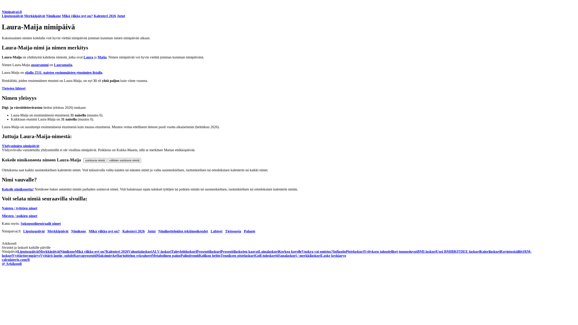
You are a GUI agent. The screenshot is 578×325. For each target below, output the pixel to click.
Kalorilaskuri (490, 251)
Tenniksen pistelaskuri (238, 256)
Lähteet (216, 231)
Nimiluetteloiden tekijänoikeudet (183, 231)
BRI (454, 251)
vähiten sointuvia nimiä (124, 160)
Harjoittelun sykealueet (134, 256)
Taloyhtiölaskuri (183, 251)
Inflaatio (339, 251)
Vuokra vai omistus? (317, 251)
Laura (88, 57)
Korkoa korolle (290, 251)
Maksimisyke (106, 256)
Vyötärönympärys (26, 256)
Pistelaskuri (355, 251)
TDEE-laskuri (469, 251)
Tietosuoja (233, 231)
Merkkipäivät (34, 16)
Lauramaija (63, 65)
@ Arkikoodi (12, 264)
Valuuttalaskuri (140, 251)
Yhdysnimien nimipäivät (20, 146)
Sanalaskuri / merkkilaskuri (299, 256)
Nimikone (53, 16)
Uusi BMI (443, 251)
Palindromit (190, 256)
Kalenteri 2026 (105, 16)
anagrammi (40, 65)
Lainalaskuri (268, 251)
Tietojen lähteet (14, 88)
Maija (102, 57)
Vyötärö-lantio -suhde (56, 256)
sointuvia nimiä (95, 160)
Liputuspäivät (12, 16)
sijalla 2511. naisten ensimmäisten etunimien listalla (63, 72)
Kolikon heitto (210, 256)
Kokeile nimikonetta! (18, 189)
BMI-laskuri (426, 251)
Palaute (249, 231)
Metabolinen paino (166, 256)
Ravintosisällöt (511, 251)
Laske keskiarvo (333, 256)
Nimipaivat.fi (12, 12)
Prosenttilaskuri (208, 251)
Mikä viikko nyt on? (77, 16)
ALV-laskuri (161, 251)
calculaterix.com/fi (16, 260)
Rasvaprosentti (84, 256)
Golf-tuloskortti (266, 256)
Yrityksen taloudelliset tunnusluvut (390, 251)
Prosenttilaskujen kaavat (240, 251)
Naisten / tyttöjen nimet (19, 208)
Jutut (121, 16)
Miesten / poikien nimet (19, 216)
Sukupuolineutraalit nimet (41, 223)
